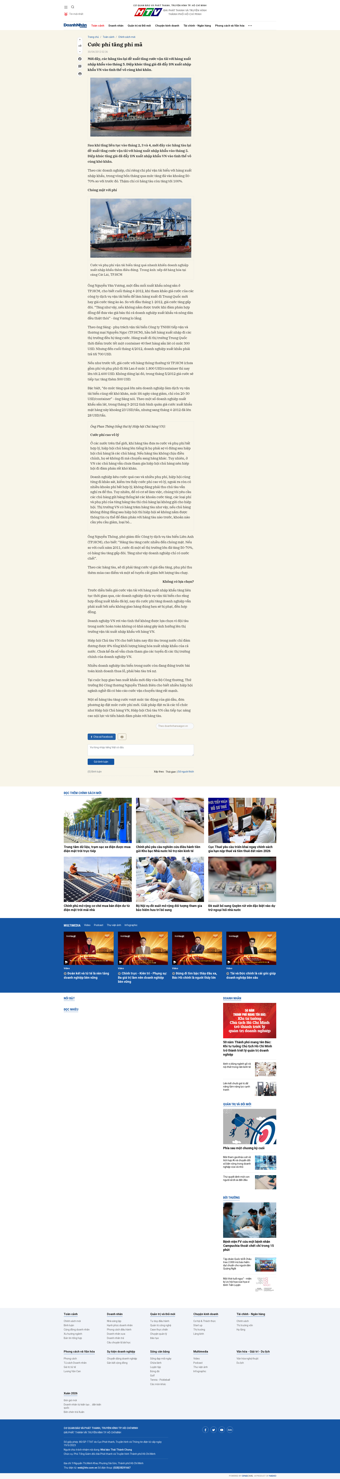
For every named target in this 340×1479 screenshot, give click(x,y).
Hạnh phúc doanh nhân (120, 1325)
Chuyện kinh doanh (167, 25)
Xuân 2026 (70, 1393)
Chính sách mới (126, 37)
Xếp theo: (159, 771)
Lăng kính (198, 1333)
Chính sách (243, 1321)
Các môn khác (158, 1384)
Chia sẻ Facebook (103, 736)
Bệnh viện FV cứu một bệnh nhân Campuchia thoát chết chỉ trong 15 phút (248, 1246)
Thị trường (199, 1329)
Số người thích (186, 771)
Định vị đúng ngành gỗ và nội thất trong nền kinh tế (237, 1065)
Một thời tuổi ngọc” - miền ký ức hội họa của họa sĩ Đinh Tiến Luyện (237, 1281)
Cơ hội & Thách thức (204, 1321)
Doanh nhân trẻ (115, 1338)
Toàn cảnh (97, 25)
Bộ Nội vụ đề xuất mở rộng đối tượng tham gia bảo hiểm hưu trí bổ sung (169, 908)
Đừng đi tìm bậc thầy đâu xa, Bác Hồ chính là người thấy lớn (194, 975)
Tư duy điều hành (159, 1321)
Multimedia (72, 925)
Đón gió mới (70, 1400)
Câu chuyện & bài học (119, 1342)
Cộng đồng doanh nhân (77, 1329)
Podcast (98, 925)
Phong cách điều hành (119, 1329)
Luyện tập (155, 1367)
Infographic (131, 925)
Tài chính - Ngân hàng (197, 25)
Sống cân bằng (160, 1351)
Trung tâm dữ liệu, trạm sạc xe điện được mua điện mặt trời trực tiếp (97, 849)
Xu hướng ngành (73, 1333)
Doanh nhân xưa (116, 1333)
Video (87, 925)
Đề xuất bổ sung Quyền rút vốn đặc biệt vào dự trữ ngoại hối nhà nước (241, 908)
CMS (247, 1476)
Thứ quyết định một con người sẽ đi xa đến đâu (236, 1178)
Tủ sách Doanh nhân (75, 1362)
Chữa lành (156, 1362)
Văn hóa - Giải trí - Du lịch (253, 1351)
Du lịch (240, 1362)
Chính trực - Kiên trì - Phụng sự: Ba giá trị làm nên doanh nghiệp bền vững (142, 977)
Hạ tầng (241, 1329)
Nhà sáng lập (114, 1321)
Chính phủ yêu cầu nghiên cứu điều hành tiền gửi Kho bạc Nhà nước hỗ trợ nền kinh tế (168, 849)
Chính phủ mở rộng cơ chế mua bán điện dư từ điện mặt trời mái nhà (97, 908)
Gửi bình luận (101, 761)
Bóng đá (154, 1371)
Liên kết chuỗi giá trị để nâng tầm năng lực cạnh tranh (236, 1086)
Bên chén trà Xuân (74, 1412)
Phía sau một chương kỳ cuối (244, 1148)
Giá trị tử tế (70, 1367)
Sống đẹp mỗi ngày (160, 1358)
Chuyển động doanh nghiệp (122, 1358)
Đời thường (231, 1197)
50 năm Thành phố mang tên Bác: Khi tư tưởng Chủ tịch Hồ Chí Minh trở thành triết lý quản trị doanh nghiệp (247, 1048)
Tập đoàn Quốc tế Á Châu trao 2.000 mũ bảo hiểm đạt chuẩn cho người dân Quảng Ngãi (237, 1264)
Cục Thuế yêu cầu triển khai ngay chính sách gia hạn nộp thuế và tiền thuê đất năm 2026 (240, 849)
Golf (152, 1375)
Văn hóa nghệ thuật (247, 1358)
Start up (197, 1325)
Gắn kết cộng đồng (117, 1362)
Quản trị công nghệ (160, 1325)
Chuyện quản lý (158, 1333)
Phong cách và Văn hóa (229, 25)
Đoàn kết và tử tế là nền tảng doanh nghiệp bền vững (86, 975)
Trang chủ (93, 37)
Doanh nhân (116, 25)
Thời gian (171, 771)
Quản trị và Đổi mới (139, 25)
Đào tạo (154, 1338)
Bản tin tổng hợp (73, 1338)
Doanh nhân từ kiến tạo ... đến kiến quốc (82, 1406)
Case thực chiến (159, 1329)
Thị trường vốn (245, 1325)
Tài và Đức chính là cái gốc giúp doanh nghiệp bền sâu (251, 975)
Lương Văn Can (72, 1371)
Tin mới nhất (76, 14)
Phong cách (70, 1358)
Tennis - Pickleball (160, 1379)
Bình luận (69, 1325)
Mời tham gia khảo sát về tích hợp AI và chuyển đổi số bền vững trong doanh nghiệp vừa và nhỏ (237, 1162)
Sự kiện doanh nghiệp (121, 1351)
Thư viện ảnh (114, 925)
